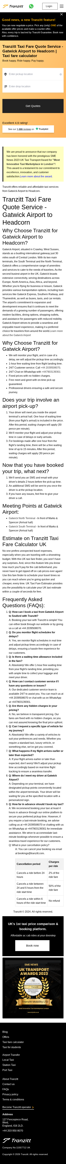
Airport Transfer (11, 1055)
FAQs (5, 1089)
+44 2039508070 (50, 367)
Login (49, 6)
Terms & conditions (13, 1099)
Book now (32, 945)
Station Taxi (9, 1065)
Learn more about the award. (36, 176)
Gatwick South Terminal (22, 526)
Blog (5, 1032)
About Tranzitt (10, 1079)
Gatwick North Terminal (22, 518)
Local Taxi (8, 1059)
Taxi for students (11, 1047)
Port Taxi (7, 1070)
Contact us (8, 1084)
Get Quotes (33, 106)
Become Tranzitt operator (16, 1107)
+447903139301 (51, 371)
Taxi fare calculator (13, 1042)
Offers (5, 1037)
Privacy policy (10, 1094)
